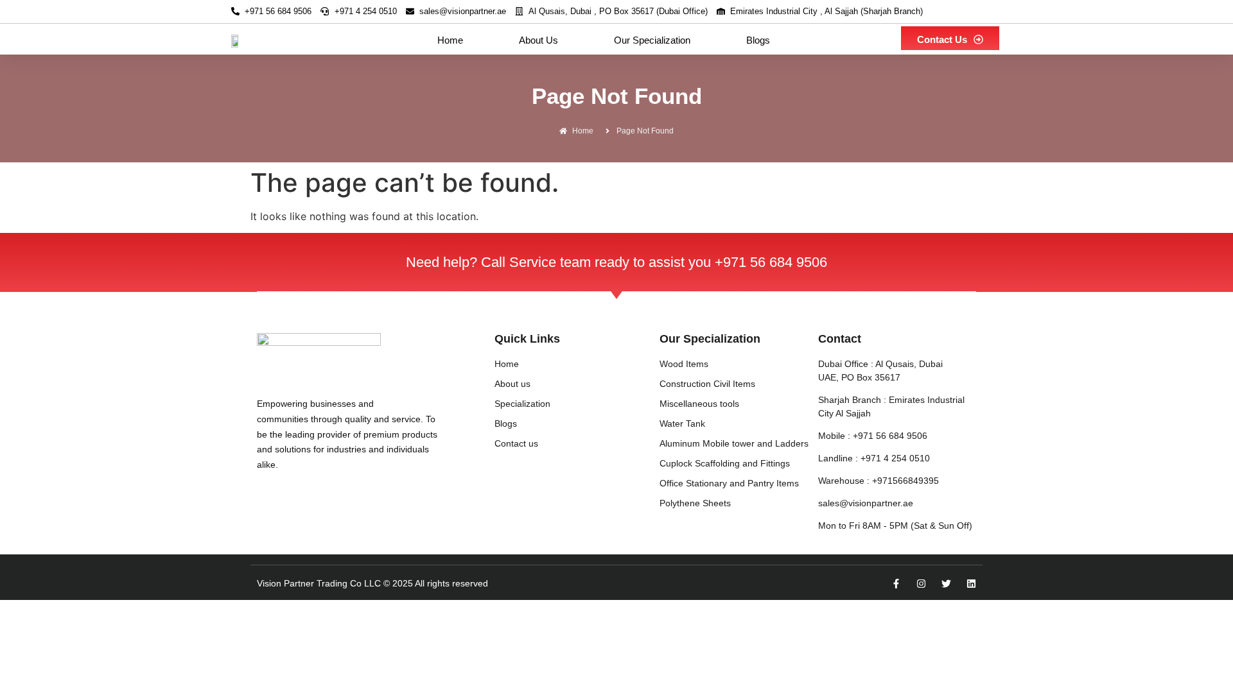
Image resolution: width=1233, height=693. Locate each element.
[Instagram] (921, 583)
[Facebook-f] (896, 583)
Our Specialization (652, 40)
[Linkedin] (971, 583)
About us (538, 40)
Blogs (758, 40)
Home (450, 40)
